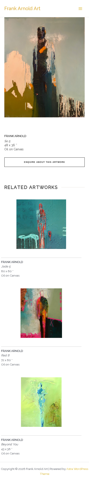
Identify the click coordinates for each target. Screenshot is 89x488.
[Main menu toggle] (80, 8)
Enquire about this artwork (44, 162)
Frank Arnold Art (22, 8)
